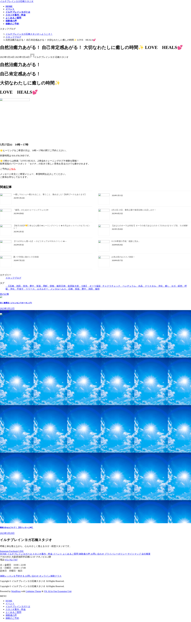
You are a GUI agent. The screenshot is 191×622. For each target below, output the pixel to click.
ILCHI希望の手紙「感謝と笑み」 (125, 241)
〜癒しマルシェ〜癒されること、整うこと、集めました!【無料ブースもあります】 (49, 194)
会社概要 (146, 554)
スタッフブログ (13, 278)
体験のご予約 (12, 618)
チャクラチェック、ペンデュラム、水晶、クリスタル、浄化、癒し (135, 286)
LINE (21, 551)
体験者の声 (85, 554)
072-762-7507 (11, 560)
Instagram (4, 551)
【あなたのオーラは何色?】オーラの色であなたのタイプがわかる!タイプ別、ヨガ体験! (149, 226)
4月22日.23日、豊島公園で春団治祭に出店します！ (133, 210)
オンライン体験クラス (50, 576)
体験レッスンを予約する (12, 576)
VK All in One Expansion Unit (57, 591)
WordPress (16, 591)
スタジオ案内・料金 (42, 554)
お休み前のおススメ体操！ (123, 257)
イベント (58, 554)
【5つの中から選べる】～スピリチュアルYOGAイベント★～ (40, 241)
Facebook (13, 551)
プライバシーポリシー (116, 554)
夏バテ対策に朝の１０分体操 (26, 257)
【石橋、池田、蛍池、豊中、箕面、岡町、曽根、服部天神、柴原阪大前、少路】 (47, 286)
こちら (12, 169)
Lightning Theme (33, 591)
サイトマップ (135, 554)
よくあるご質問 (71, 554)
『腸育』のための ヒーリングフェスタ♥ (30, 210)
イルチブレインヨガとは (19, 554)
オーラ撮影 (95, 286)
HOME (3, 554)
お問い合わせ (98, 554)
